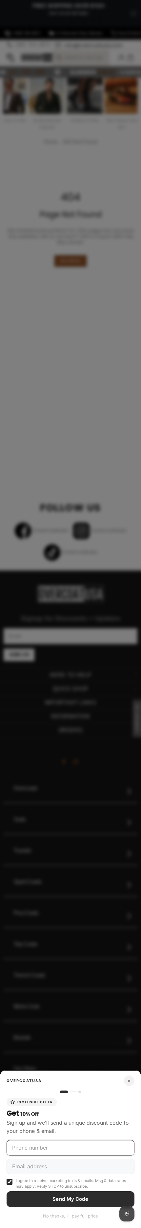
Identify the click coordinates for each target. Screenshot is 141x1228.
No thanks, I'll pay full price (70, 1215)
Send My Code (70, 1199)
